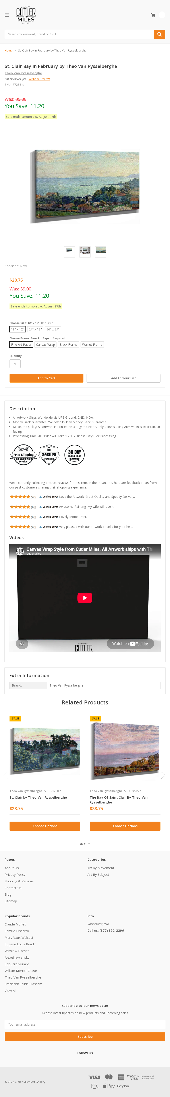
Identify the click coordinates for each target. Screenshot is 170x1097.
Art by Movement (100, 868)
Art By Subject (98, 874)
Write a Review (39, 79)
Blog (8, 894)
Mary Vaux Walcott (19, 937)
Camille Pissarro (17, 931)
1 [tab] (81, 844)
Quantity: (16, 356)
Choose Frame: (37, 338)
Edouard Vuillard (17, 964)
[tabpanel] (45, 774)
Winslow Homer (17, 950)
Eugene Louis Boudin (20, 944)
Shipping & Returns (19, 881)
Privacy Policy (15, 874)
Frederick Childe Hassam (23, 984)
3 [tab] (89, 844)
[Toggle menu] (7, 15)
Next (163, 775)
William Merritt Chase (21, 970)
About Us (12, 868)
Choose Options (45, 826)
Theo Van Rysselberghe (23, 977)
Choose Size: (32, 323)
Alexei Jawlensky (17, 957)
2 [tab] (85, 844)
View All (10, 990)
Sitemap (11, 901)
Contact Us (13, 887)
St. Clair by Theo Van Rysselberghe (38, 797)
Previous (5, 775)
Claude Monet (15, 924)
